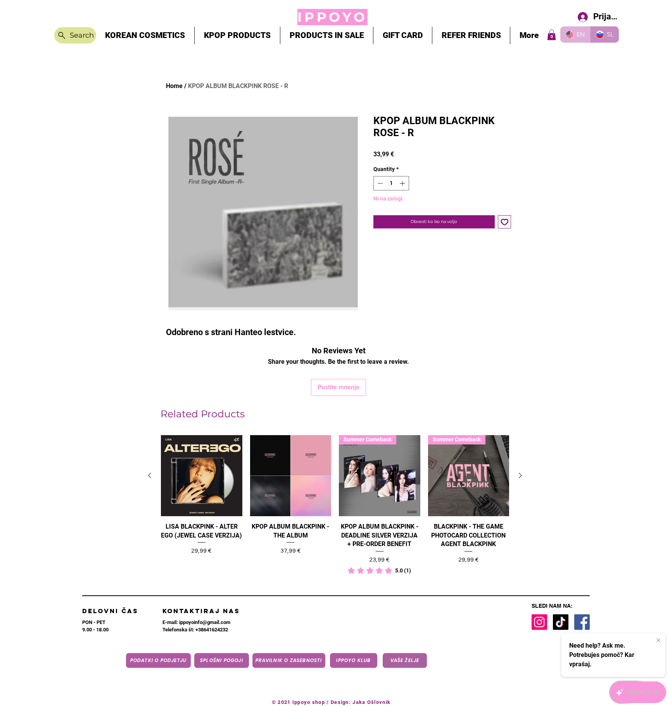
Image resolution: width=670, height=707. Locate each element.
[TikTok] (560, 622)
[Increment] (403, 183)
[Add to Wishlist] (504, 222)
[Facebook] (582, 622)
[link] (379, 570)
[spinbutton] (391, 183)
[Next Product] (520, 475)
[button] (551, 34)
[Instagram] (539, 622)
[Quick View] (201, 476)
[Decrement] (379, 183)
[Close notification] (658, 640)
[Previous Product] (149, 475)
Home (174, 86)
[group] (335, 505)
